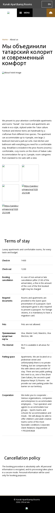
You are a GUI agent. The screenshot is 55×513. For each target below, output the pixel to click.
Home (5, 39)
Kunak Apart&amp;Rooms (17, 4)
